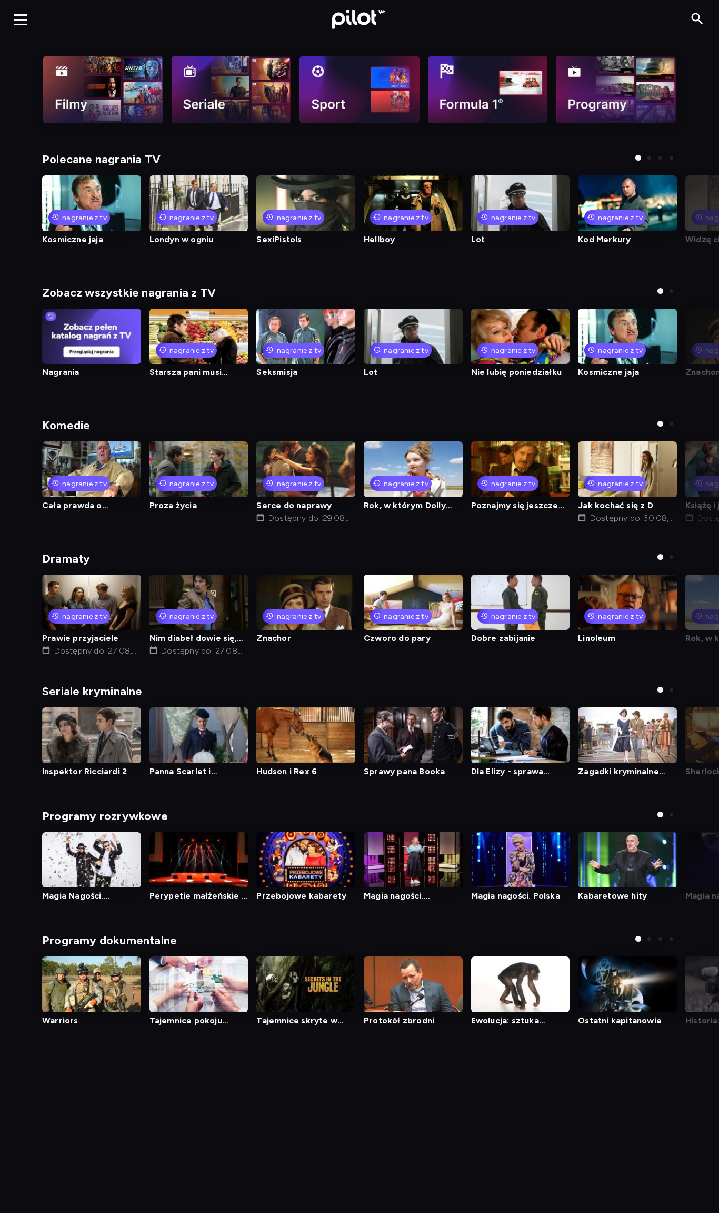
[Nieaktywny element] (103, 89)
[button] (638, 157)
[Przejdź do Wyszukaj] (697, 19)
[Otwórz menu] (20, 19)
